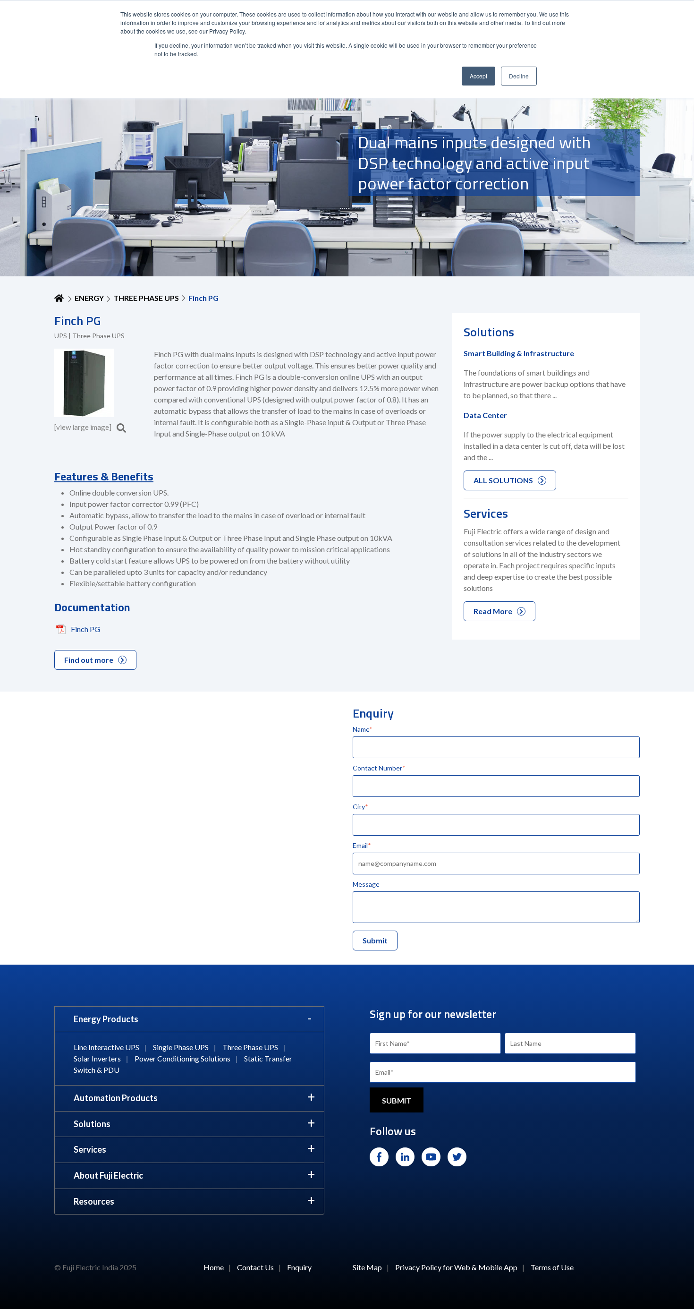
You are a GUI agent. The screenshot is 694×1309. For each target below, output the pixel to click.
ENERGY (89, 297)
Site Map (367, 1267)
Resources (94, 1201)
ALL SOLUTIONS (503, 480)
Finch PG (85, 629)
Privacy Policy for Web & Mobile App (456, 1267)
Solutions (92, 1124)
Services (90, 1149)
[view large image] (83, 427)
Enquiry (299, 1267)
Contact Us (255, 1267)
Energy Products (106, 1019)
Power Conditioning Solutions (182, 1058)
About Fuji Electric (108, 1175)
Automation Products (116, 1098)
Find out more (88, 659)
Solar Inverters (97, 1058)
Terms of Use (552, 1267)
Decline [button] (519, 76)
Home (213, 1267)
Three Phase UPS (146, 297)
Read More (493, 611)
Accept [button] (478, 76)
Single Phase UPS (181, 1047)
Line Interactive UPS (106, 1047)
